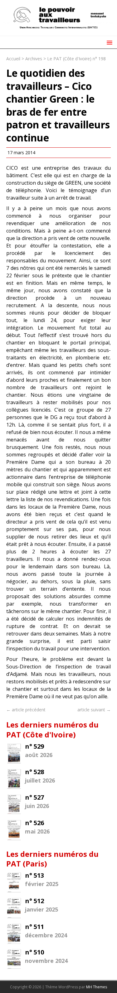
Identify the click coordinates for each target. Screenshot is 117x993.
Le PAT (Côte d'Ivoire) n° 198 (76, 59)
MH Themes (96, 987)
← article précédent (26, 710)
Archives (33, 59)
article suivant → (94, 710)
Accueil (13, 59)
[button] (108, 42)
